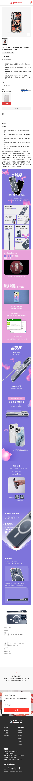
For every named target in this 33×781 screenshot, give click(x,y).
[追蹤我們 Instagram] (8, 768)
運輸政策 (20, 735)
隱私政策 (20, 738)
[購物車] (30, 2)
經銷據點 (20, 744)
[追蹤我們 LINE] (19, 768)
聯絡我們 (6, 733)
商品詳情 (4, 123)
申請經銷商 (6, 735)
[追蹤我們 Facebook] (5, 768)
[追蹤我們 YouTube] (12, 768)
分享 (3, 114)
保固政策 (20, 733)
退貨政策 (20, 730)
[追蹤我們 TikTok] (15, 768)
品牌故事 (6, 730)
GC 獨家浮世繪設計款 (8, 52)
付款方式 (20, 741)
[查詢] (5, 2)
